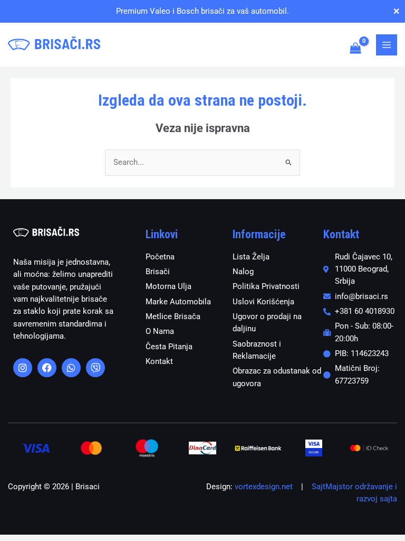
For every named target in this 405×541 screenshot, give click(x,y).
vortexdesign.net (264, 486)
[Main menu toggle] (386, 44)
